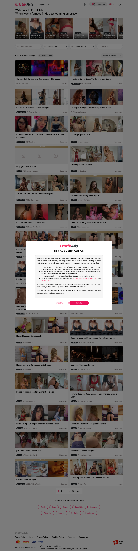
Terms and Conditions (79, 278)
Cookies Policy (45, 280)
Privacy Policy (93, 278)
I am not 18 (59, 303)
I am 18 (79, 303)
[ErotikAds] (69, 245)
